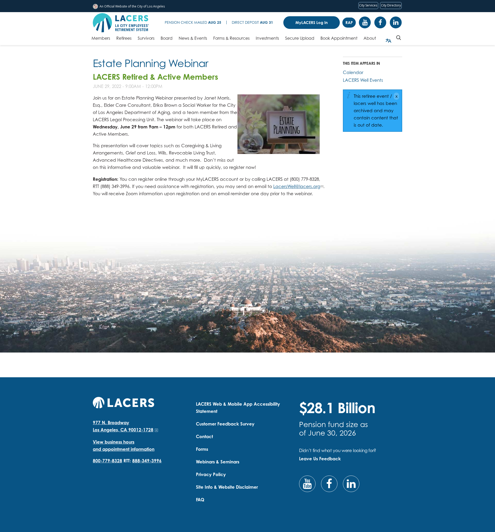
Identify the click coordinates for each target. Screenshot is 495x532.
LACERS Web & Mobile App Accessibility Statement (238, 407)
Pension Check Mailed (193, 22)
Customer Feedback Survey (225, 424)
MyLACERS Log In (311, 22)
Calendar (353, 72)
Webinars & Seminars (217, 461)
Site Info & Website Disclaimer (227, 487)
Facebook (380, 22)
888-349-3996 (147, 460)
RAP (349, 22)
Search (398, 37)
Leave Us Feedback (320, 458)
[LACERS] (123, 402)
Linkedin (395, 22)
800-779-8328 (107, 460)
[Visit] (278, 124)
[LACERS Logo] (120, 22)
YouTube (364, 22)
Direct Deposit (252, 22)
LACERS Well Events (363, 80)
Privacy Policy (211, 474)
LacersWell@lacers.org (296, 186)
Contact (204, 436)
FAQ (200, 499)
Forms (202, 449)
